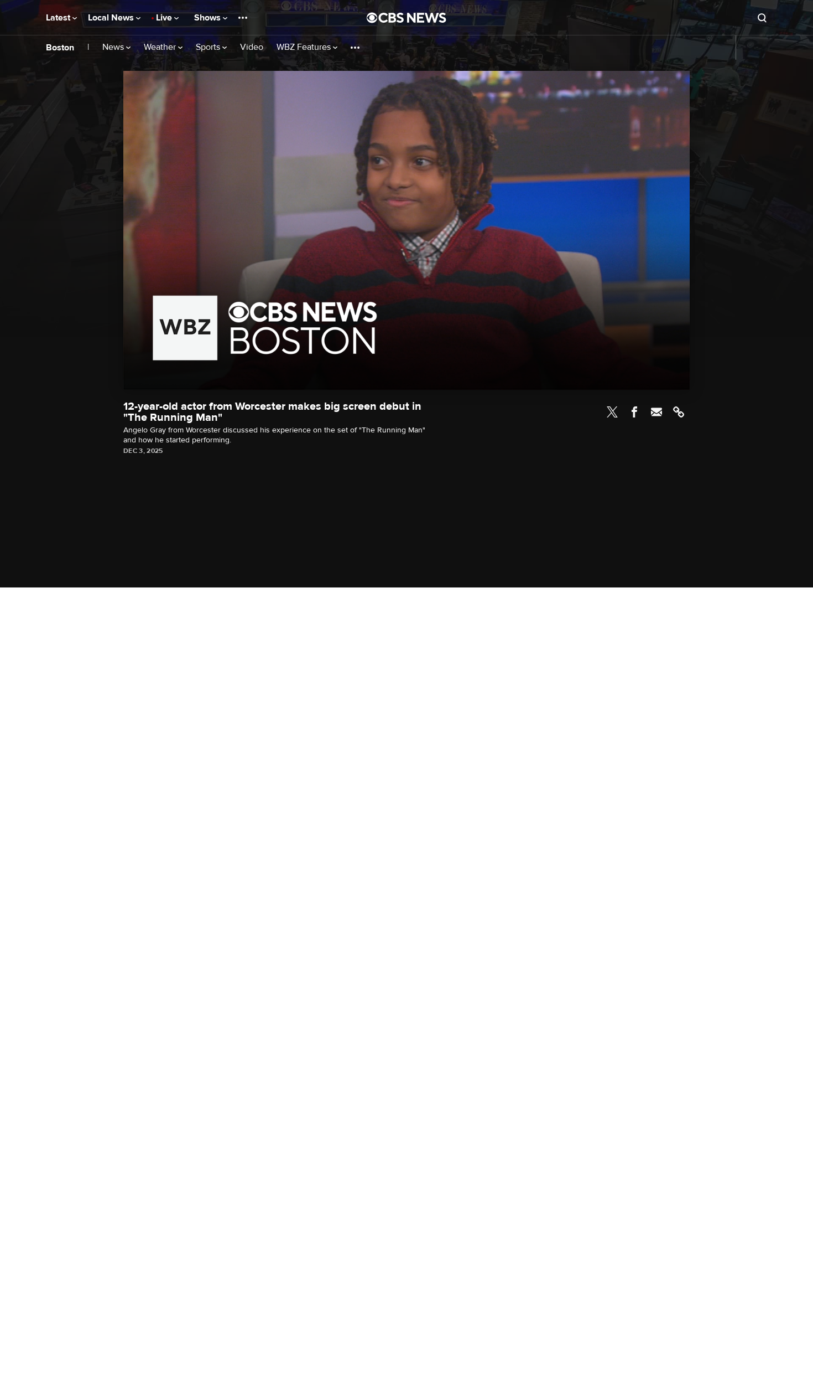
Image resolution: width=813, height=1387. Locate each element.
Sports (209, 47)
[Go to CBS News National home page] (406, 17)
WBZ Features (305, 47)
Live (165, 17)
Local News (112, 17)
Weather (161, 47)
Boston (60, 47)
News (114, 47)
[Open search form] (762, 18)
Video (251, 47)
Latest (59, 17)
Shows (208, 17)
